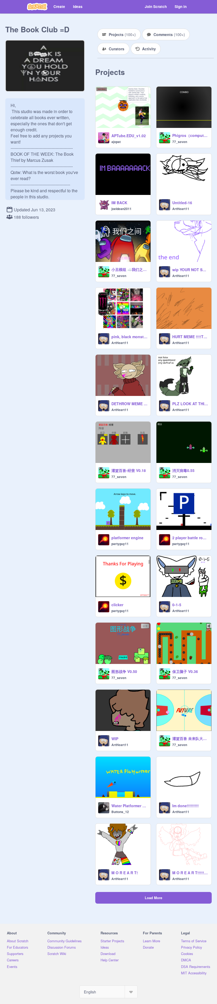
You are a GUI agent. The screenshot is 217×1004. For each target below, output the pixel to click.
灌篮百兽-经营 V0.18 (128, 470)
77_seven (179, 141)
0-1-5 (176, 604)
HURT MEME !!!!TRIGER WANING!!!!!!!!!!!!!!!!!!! (190, 336)
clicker (117, 604)
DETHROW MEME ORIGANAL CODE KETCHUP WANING (129, 403)
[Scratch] (37, 6)
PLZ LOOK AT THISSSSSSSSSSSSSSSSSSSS (190, 403)
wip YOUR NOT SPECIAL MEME (190, 269)
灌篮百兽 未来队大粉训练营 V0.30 (190, 738)
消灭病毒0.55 (183, 470)
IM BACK (119, 202)
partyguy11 (120, 543)
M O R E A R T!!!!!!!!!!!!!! (190, 872)
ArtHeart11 (180, 208)
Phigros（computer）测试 (190, 135)
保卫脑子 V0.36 (185, 671)
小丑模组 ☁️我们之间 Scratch (129, 269)
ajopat (116, 141)
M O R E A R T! (124, 872)
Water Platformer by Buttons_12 (129, 805)
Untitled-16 (182, 202)
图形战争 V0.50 (124, 671)
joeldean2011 (121, 208)
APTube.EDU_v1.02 (128, 135)
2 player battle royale (190, 537)
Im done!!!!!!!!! (185, 805)
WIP (114, 738)
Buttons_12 (120, 811)
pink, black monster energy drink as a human (129, 336)
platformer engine (127, 537)
